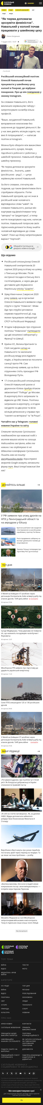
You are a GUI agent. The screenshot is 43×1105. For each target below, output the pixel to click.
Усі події (5, 986)
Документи (27, 1049)
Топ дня (26, 986)
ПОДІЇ (10, 10)
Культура (5, 1012)
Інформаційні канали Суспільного (10, 1040)
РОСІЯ (4, 10)
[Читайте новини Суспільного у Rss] (3, 1073)
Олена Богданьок (13, 36)
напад (24, 348)
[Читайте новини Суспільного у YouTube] (20, 1073)
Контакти (26, 1024)
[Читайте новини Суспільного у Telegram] (29, 1073)
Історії (4, 1005)
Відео (3, 969)
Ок (22, 1100)
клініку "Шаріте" (25, 288)
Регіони (25, 990)
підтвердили (33, 330)
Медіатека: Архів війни (8, 973)
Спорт (25, 1009)
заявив (13, 298)
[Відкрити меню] (41, 3)
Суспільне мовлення (10, 1027)
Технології (27, 1005)
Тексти (25, 965)
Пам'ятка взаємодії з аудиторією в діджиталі (32, 1057)
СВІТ (33, 10)
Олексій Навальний (22, 10)
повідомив (33, 92)
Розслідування (29, 993)
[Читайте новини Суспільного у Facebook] (7, 1073)
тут (10, 466)
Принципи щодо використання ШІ (9, 1034)
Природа (5, 1009)
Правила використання (29, 1028)
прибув (28, 388)
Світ (3, 1001)
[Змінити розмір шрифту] (41, 42)
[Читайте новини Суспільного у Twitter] (11, 1073)
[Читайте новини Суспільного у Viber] (25, 1073)
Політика (5, 997)
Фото (24, 969)
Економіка (27, 997)
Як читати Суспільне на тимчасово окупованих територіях (31, 1042)
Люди (25, 1001)
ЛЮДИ (11, 13)
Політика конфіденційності (30, 1034)
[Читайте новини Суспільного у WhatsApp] (34, 1073)
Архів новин (6, 1024)
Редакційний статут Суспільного (10, 1056)
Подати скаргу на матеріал (9, 1050)
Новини (26, 1012)
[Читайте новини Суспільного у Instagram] (16, 1073)
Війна (3, 965)
